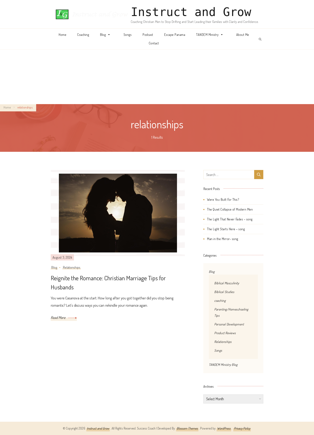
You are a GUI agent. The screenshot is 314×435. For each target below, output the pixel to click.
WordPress (224, 428)
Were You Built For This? (223, 199)
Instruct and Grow (191, 12)
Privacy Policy (242, 428)
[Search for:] (228, 174)
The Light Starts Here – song (226, 229)
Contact (154, 43)
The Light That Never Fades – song (230, 219)
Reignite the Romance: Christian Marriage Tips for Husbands (108, 282)
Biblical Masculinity (226, 283)
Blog (103, 35)
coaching (220, 300)
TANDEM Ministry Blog (223, 365)
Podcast (147, 35)
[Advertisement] (157, 76)
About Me (242, 35)
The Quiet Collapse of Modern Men (230, 209)
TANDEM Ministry (207, 35)
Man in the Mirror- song (222, 239)
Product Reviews (225, 333)
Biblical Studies (224, 292)
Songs (128, 35)
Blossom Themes (187, 428)
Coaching (83, 35)
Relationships (71, 267)
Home (62, 35)
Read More (58, 317)
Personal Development (229, 324)
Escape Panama (174, 35)
